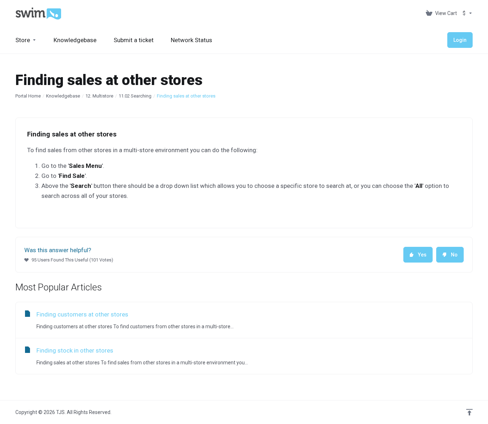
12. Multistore (99, 96)
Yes (422, 255)
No (454, 255)
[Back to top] (469, 412)
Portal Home (28, 96)
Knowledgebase (63, 96)
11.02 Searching (135, 96)
